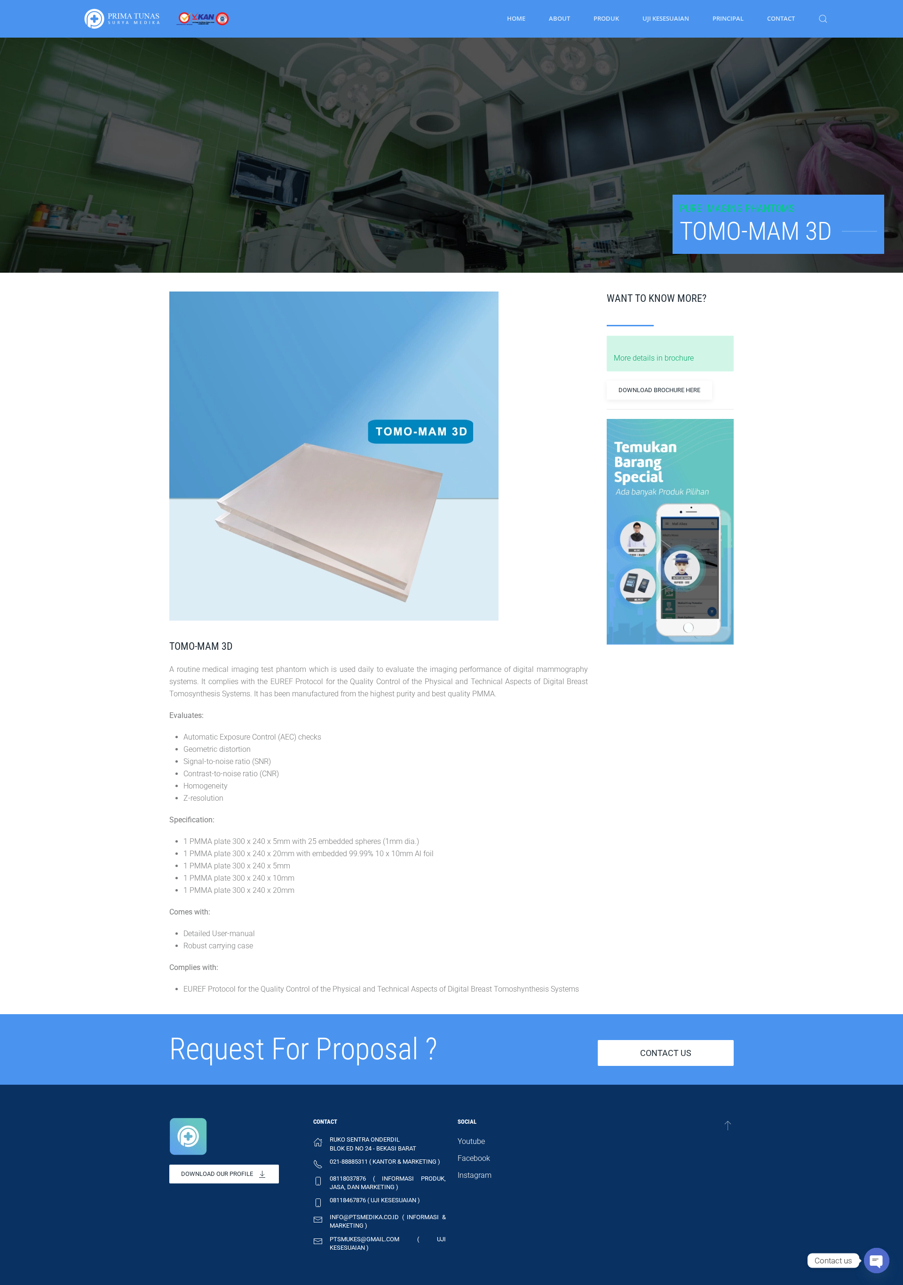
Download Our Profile (217, 1173)
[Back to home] (156, 19)
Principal (728, 18)
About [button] (559, 18)
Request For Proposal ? (303, 1049)
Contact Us (665, 1053)
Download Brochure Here (659, 390)
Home (516, 18)
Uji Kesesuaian (665, 18)
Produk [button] (606, 18)
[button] (823, 19)
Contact (781, 18)
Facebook (474, 1158)
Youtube (471, 1141)
